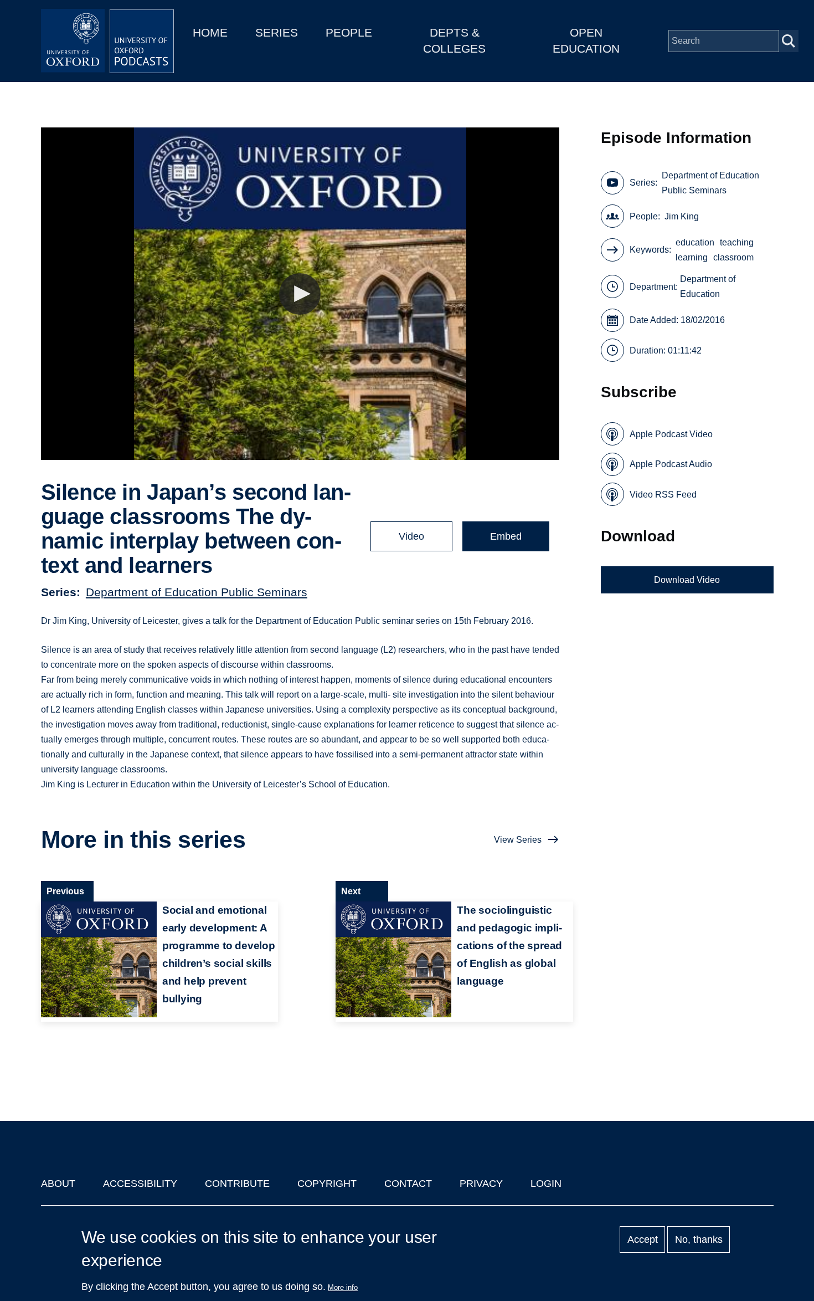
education (695, 242)
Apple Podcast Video (671, 434)
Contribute (237, 1183)
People (349, 32)
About (58, 1183)
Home (210, 32)
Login (545, 1183)
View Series (518, 839)
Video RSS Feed (663, 494)
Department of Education (707, 286)
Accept (642, 1239)
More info (343, 1287)
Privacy (481, 1183)
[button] (300, 294)
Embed (506, 536)
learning (692, 257)
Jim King (681, 216)
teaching (737, 242)
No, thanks (699, 1239)
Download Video (687, 580)
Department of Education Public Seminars (196, 592)
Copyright (327, 1183)
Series (276, 32)
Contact (408, 1183)
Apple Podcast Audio (671, 464)
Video (411, 536)
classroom (733, 257)
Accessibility (140, 1183)
